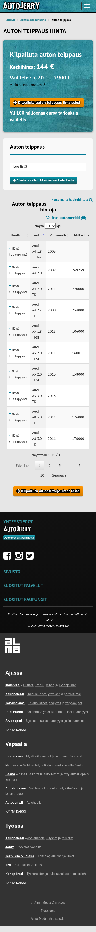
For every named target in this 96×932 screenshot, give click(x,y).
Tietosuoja (32, 614)
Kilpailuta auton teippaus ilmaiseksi (48, 102)
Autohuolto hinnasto (33, 20)
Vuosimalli (58, 235)
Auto (38, 235)
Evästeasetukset (51, 614)
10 (42, 475)
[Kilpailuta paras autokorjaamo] (21, 6)
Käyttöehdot (16, 614)
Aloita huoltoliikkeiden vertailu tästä (45, 180)
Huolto (16, 235)
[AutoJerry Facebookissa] (8, 558)
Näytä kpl (48, 226)
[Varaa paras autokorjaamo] (17, 529)
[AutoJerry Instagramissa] (20, 558)
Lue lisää (20, 166)
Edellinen (23, 465)
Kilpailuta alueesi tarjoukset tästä (49, 490)
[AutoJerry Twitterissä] (31, 558)
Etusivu (10, 20)
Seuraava (59, 475)
